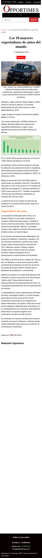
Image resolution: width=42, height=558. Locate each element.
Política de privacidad (21, 537)
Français (28, 2)
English (20, 2)
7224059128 (25, 546)
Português (37, 2)
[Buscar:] (15, 19)
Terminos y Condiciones (21, 542)
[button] (21, 15)
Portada (3, 30)
